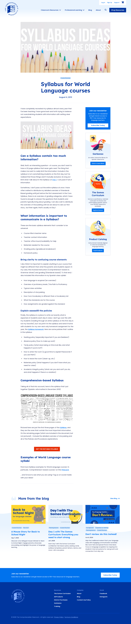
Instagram (103, 597)
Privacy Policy (59, 617)
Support (116, 2)
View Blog (113, 498)
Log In (103, 2)
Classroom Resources (49, 10)
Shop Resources (117, 10)
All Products (58, 597)
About (98, 10)
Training (57, 606)
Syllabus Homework (36, 329)
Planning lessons (53, 527)
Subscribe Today (98, 125)
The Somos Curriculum (62, 593)
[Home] (11, 9)
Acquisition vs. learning (101, 527)
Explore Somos (98, 210)
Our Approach (90, 527)
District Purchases (60, 600)
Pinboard (65, 470)
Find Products (97, 250)
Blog (90, 10)
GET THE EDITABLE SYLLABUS (47, 449)
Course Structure (65, 78)
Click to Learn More (98, 163)
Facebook (103, 593)
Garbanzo (57, 603)
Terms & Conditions (71, 617)
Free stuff (26, 527)
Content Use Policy (84, 600)
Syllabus (63, 427)
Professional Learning (73, 10)
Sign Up (109, 2)
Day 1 (54, 180)
